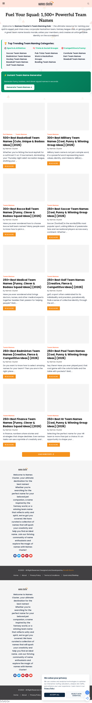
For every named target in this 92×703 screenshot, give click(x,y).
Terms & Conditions (52, 575)
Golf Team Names (15, 65)
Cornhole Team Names (74, 53)
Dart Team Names (72, 56)
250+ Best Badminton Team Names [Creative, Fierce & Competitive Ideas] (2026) (21, 354)
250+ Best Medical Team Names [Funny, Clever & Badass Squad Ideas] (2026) (22, 283)
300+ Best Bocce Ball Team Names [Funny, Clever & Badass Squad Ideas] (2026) (22, 212)
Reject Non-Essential (76, 695)
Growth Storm (68, 570)
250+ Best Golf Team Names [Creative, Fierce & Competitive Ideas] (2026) (66, 283)
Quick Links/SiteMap (71, 575)
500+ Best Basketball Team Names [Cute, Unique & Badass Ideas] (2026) (24, 141)
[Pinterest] (27, 555)
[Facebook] (15, 555)
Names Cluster (12, 148)
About (24, 575)
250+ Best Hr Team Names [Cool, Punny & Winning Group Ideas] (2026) (67, 422)
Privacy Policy (35, 575)
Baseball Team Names (17, 62)
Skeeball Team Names (74, 59)
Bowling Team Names (45, 62)
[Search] (88, 3)
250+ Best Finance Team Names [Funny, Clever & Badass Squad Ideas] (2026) (22, 422)
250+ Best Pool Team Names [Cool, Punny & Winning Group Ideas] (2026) (67, 354)
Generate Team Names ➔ (19, 87)
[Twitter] (19, 555)
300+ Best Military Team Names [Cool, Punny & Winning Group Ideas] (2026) (68, 141)
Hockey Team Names (16, 59)
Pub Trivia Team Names (46, 53)
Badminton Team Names (18, 56)
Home (16, 575)
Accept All (54, 695)
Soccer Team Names (16, 53)
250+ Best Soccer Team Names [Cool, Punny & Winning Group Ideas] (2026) (68, 212)
